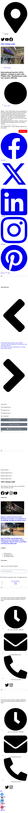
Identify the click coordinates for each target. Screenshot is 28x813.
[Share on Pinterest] (2, 807)
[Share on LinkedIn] (2, 801)
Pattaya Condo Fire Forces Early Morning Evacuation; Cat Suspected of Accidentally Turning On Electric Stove (13, 518)
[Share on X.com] (2, 797)
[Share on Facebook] (2, 794)
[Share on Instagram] (2, 804)
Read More (23, 131)
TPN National (7, 67)
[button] (7, 273)
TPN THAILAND (8, 44)
